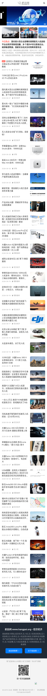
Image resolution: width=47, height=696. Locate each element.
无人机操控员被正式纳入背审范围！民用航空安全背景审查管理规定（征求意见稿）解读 (15, 219)
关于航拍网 (33, 651)
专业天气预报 (36, 661)
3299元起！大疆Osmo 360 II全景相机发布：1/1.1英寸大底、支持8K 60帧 (15, 360)
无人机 (15, 549)
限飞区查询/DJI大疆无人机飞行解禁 (18, 661)
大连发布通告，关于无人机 (13, 343)
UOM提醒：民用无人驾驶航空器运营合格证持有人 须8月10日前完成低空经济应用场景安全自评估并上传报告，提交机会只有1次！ (15, 475)
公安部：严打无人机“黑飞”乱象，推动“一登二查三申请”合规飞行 (15, 614)
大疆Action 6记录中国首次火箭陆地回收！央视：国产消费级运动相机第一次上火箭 (15, 247)
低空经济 (16, 70)
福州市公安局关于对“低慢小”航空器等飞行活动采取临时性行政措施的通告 (15, 501)
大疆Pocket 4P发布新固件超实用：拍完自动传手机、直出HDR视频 (15, 557)
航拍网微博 (14, 651)
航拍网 (23, 3)
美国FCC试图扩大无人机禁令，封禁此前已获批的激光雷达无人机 (15, 388)
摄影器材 (16, 211)
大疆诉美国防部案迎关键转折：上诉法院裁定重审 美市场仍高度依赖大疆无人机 (15, 318)
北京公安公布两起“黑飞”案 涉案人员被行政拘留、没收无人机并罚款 (15, 332)
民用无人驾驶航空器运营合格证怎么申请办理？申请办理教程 (15, 64)
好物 (14, 84)
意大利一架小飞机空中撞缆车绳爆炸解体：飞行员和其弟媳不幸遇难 (15, 106)
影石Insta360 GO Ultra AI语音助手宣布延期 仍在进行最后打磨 (14, 487)
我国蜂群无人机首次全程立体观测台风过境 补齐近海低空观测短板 (15, 600)
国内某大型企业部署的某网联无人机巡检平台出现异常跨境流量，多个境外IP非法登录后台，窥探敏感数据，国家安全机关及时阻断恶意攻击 (23, 44)
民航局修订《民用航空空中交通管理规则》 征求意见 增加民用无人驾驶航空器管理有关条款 (15, 374)
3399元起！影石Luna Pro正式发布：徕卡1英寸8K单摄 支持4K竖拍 (15, 233)
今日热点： (6, 41)
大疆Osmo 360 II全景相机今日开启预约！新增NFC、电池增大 (15, 459)
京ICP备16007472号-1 (26, 690)
